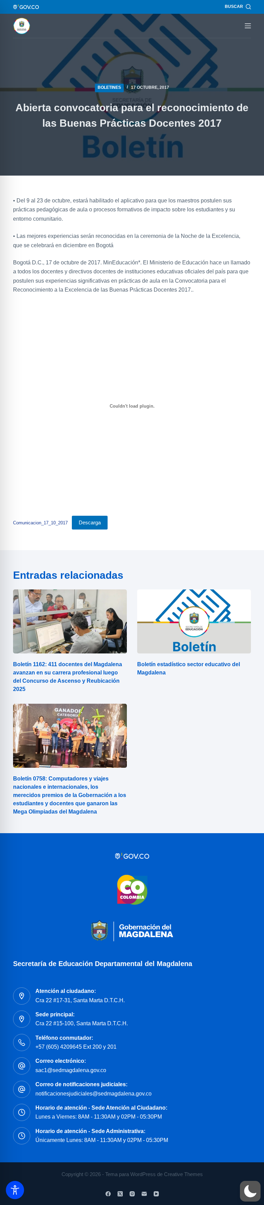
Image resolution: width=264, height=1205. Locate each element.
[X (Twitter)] (120, 1193)
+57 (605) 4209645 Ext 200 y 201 (76, 1047)
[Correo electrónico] (144, 1193)
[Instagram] (132, 1193)
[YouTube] (156, 1193)
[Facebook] (108, 1193)
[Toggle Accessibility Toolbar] (15, 1190)
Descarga (90, 522)
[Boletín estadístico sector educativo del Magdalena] (194, 621)
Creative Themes (183, 1174)
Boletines (109, 87)
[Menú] (248, 26)
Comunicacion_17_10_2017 (40, 522)
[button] (250, 1191)
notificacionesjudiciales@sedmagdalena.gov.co (93, 1094)
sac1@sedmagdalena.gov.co (70, 1070)
